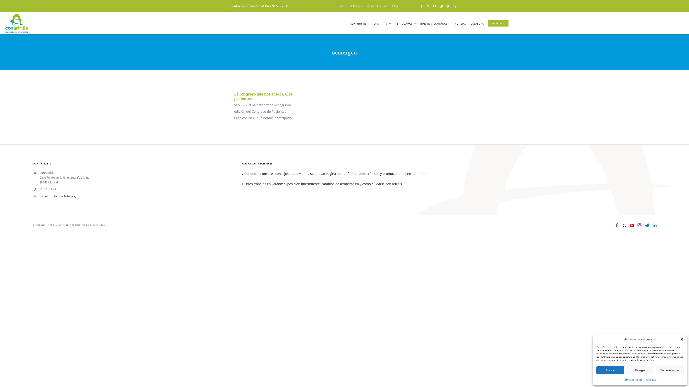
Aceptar (610, 370)
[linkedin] (454, 6)
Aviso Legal (40, 224)
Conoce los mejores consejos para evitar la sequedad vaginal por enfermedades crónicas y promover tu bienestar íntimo (335, 173)
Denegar (640, 370)
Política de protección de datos (65, 224)
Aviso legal (651, 379)
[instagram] (441, 6)
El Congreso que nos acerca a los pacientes (263, 96)
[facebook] (421, 6)
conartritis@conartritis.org (57, 196)
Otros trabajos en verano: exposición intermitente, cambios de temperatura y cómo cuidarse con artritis (323, 184)
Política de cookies (633, 379)
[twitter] (428, 6)
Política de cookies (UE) (94, 224)
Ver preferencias (669, 370)
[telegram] (447, 6)
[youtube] (434, 6)
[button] (682, 339)
